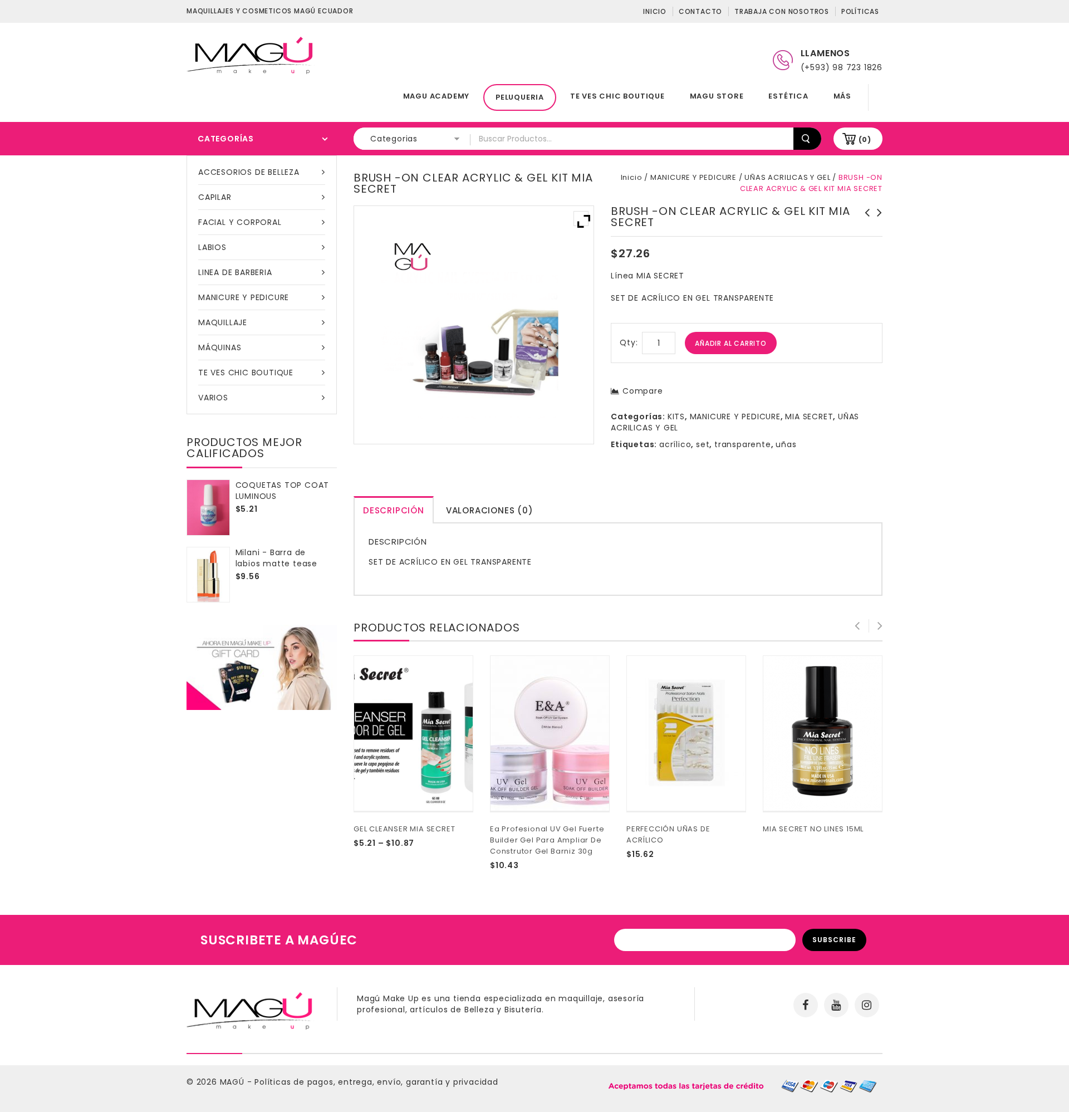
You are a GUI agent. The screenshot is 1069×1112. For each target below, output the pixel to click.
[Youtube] (836, 1005)
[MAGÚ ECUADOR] (251, 54)
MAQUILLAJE (222, 322)
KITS (676, 416)
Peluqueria (520, 97)
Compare (642, 390)
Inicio (654, 11)
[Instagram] (867, 1005)
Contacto (700, 11)
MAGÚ (233, 1081)
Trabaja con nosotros (781, 11)
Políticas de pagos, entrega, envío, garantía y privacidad (376, 1081)
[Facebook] (805, 1005)
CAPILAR (215, 197)
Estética (788, 96)
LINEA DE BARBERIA (235, 272)
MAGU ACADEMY (436, 96)
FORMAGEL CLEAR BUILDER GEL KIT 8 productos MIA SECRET (864, 224)
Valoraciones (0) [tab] (489, 510)
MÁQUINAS (219, 347)
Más (842, 96)
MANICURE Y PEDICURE (243, 297)
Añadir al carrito (731, 343)
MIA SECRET (809, 416)
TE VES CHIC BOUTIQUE (617, 96)
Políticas (860, 11)
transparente (742, 444)
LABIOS (212, 247)
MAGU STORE (717, 96)
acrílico (675, 444)
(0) (865, 139)
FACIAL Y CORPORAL (240, 222)
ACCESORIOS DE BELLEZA (249, 172)
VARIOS (213, 397)
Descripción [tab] (393, 510)
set (702, 444)
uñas (786, 444)
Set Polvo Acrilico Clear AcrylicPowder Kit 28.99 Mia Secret (876, 229)
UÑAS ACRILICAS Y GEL (787, 177)
